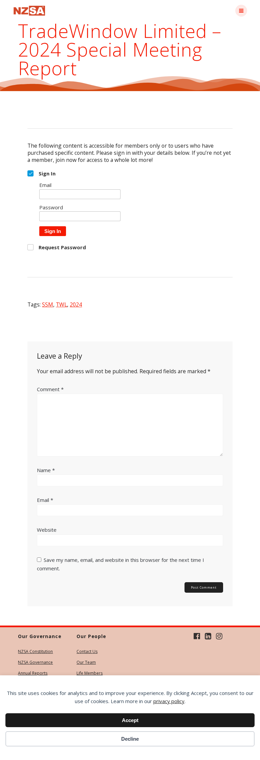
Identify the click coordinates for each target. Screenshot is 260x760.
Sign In (52, 231)
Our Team (86, 662)
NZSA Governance (35, 662)
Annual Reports (32, 673)
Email (45, 500)
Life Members (90, 673)
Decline (130, 739)
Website (47, 529)
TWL (61, 304)
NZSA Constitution (35, 651)
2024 (76, 304)
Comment (50, 389)
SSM (47, 304)
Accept (130, 720)
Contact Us (87, 651)
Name (46, 470)
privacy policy (169, 701)
